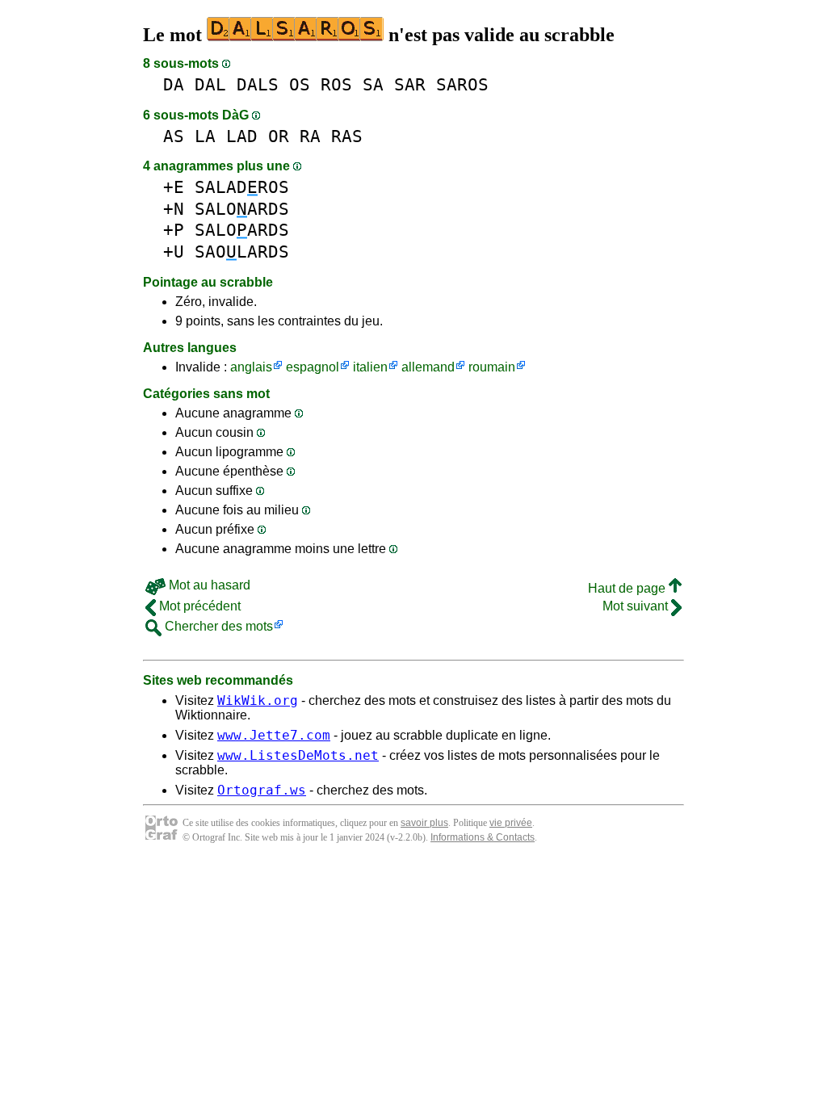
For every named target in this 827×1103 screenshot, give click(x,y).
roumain (491, 367)
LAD (242, 136)
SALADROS (242, 187)
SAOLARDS (242, 251)
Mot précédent (198, 606)
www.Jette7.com (273, 735)
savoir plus (424, 822)
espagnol (312, 367)
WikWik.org (257, 700)
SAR (410, 84)
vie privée (510, 822)
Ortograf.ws (261, 790)
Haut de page (628, 588)
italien (370, 367)
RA (310, 136)
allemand (428, 367)
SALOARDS (242, 209)
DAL (210, 84)
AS (173, 136)
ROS (336, 84)
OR (278, 136)
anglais (251, 367)
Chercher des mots (217, 626)
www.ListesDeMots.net (298, 755)
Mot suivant (636, 606)
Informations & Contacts (482, 837)
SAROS (462, 84)
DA (173, 84)
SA (373, 84)
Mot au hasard (208, 585)
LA (205, 136)
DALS (258, 84)
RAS (347, 136)
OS (299, 84)
